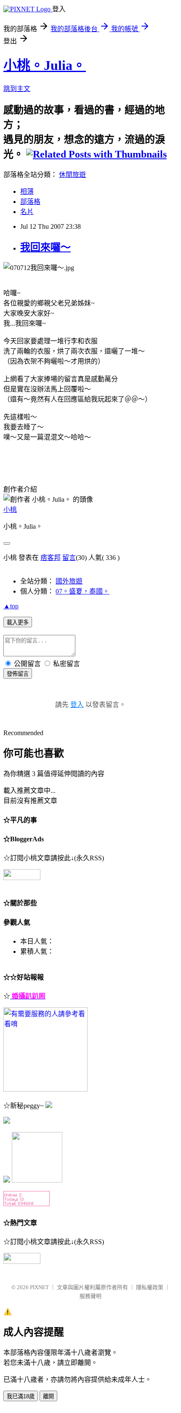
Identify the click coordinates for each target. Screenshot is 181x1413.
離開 (48, 1396)
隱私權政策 (149, 1287)
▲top (11, 606)
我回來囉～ (45, 247)
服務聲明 (90, 1296)
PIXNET (39, 1287)
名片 (27, 211)
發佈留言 (18, 674)
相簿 (27, 191)
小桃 (10, 509)
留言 (69, 557)
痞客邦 (50, 557)
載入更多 (18, 622)
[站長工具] (26, 1203)
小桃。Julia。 (44, 65)
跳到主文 (16, 88)
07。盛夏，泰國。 (82, 591)
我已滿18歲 (21, 1396)
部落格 (30, 201)
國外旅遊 (69, 581)
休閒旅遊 (72, 174)
